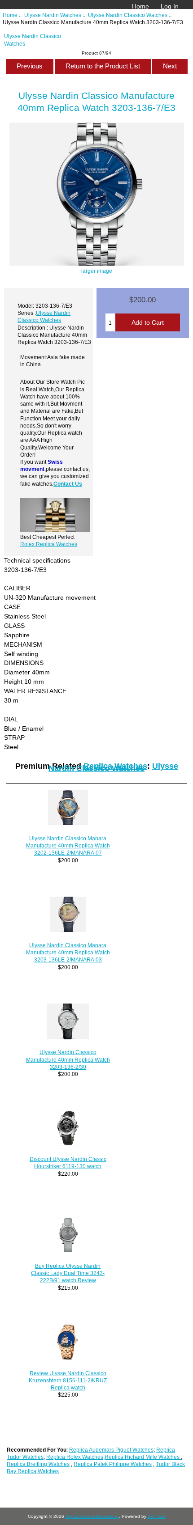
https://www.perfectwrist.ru (92, 1516)
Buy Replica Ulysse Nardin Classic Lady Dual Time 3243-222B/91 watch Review (68, 1273)
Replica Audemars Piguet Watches (111, 1450)
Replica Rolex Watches (74, 1457)
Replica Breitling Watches (38, 1464)
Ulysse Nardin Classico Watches (127, 15)
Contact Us (67, 484)
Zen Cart (157, 1516)
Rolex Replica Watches (48, 544)
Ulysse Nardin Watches (52, 15)
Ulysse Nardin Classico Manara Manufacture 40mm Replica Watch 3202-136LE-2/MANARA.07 (68, 845)
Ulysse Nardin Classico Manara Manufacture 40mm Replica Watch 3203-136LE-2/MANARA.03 (68, 952)
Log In (170, 6)
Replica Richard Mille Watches (143, 1457)
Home (140, 6)
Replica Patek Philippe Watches (113, 1464)
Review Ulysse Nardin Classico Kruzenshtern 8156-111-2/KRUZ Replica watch (68, 1380)
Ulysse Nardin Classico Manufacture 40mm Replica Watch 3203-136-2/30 (68, 1059)
